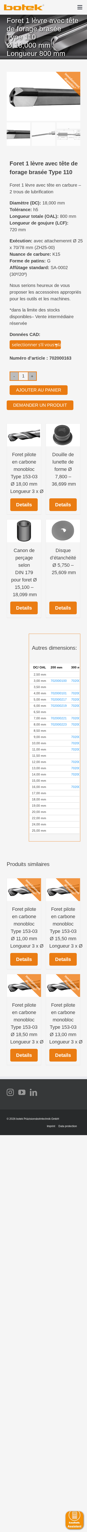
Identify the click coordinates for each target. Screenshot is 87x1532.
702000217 (59, 699)
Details (24, 504)
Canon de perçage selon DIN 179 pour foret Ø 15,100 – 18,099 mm (24, 572)
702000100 (59, 680)
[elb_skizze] (24, 6)
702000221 (59, 718)
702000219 (59, 705)
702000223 (59, 724)
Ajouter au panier (38, 390)
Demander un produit (40, 405)
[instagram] (10, 1092)
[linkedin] (33, 1092)
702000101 (59, 693)
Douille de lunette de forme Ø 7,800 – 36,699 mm (63, 469)
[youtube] (21, 1092)
